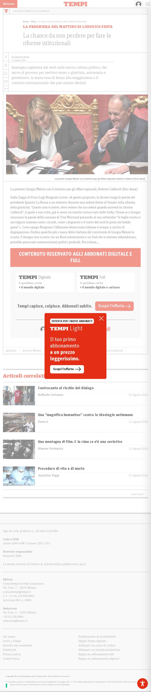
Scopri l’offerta (111, 306)
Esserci (43, 421)
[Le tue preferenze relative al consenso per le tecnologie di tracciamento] (6, 685)
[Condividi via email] (5, 82)
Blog (33, 21)
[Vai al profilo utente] (138, 4)
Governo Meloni (31, 350)
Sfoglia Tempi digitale (92, 641)
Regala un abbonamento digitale (98, 658)
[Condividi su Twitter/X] (5, 65)
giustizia (11, 350)
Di (20, 57)
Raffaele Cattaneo (50, 394)
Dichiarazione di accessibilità (97, 636)
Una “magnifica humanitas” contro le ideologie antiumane (85, 415)
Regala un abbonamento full (96, 654)
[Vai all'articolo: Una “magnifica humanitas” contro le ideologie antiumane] (19, 422)
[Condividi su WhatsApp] (5, 73)
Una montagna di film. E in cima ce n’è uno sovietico (80, 442)
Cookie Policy (11, 658)
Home (26, 21)
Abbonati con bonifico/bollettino (99, 649)
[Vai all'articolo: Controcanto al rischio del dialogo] (19, 395)
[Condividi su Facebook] (5, 57)
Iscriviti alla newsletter (17, 645)
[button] (5, 88)
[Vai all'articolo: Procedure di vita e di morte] (19, 476)
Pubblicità (9, 649)
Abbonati (8, 3)
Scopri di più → (137, 494)
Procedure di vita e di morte (61, 469)
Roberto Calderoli (112, 350)
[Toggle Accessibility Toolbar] (142, 683)
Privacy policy (12, 654)
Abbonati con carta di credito (96, 645)
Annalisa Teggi (48, 475)
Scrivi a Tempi (12, 641)
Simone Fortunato (50, 448)
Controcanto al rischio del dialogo (66, 388)
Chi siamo (9, 636)
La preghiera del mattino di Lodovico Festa (68, 27)
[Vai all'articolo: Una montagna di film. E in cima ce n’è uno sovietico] (19, 449)
